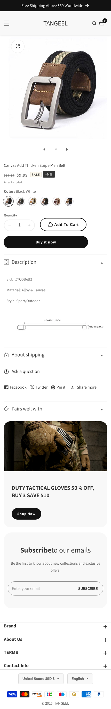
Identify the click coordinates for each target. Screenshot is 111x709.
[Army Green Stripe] (20, 201)
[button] (55, 408)
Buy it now (46, 242)
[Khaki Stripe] (32, 201)
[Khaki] (56, 201)
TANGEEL (61, 703)
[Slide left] (44, 149)
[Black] (69, 201)
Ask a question (26, 371)
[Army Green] (44, 201)
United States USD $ (39, 679)
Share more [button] (87, 387)
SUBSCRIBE (88, 588)
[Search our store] (95, 23)
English (78, 679)
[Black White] (8, 201)
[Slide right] (67, 149)
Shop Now (26, 513)
